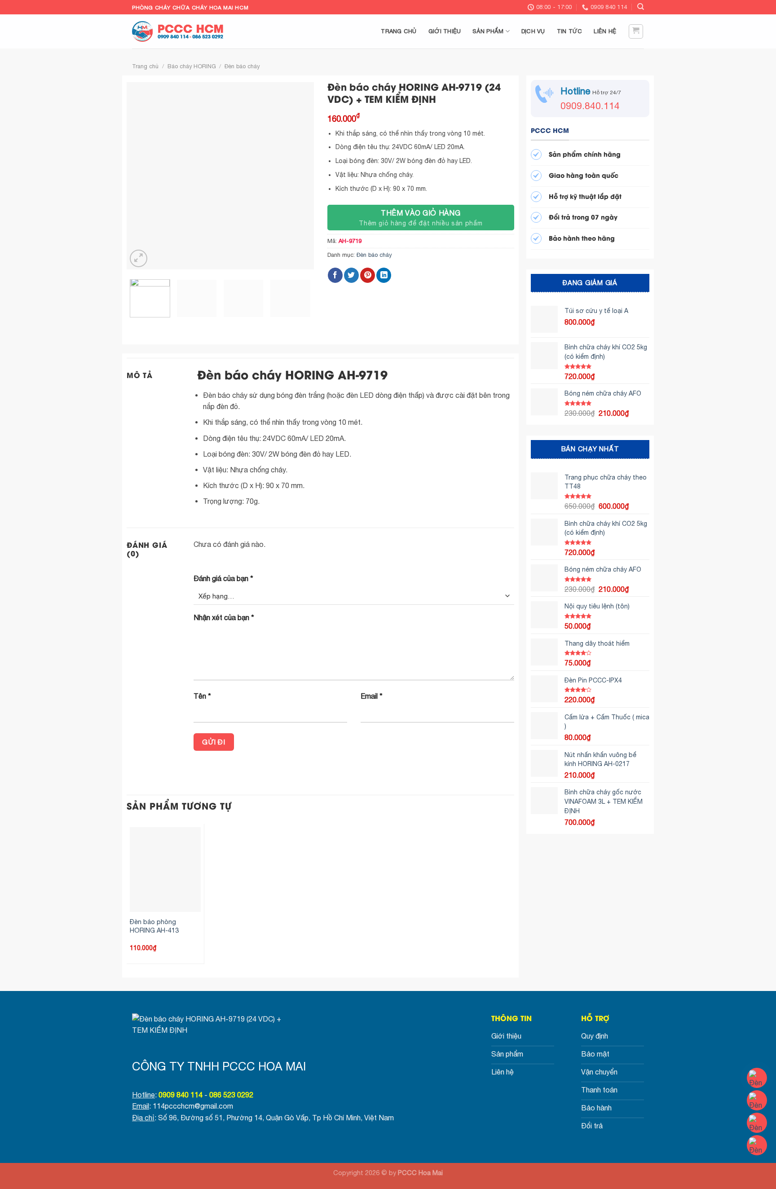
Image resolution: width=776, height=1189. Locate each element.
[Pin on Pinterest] (367, 275)
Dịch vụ (533, 31)
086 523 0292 (231, 1095)
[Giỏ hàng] (636, 31)
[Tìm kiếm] (640, 6)
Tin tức (569, 31)
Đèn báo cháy (242, 66)
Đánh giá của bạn (223, 578)
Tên (202, 696)
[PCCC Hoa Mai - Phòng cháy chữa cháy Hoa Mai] (181, 31)
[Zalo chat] (757, 1123)
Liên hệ (605, 31)
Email (372, 696)
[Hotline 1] (757, 1078)
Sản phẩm (487, 31)
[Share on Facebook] (335, 275)
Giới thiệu (444, 31)
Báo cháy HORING (192, 66)
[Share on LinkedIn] (383, 275)
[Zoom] (138, 258)
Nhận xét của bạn (224, 617)
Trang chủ (398, 31)
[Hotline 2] (757, 1100)
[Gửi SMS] (757, 1145)
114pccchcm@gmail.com (193, 1106)
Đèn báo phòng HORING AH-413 (154, 926)
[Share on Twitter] (351, 275)
